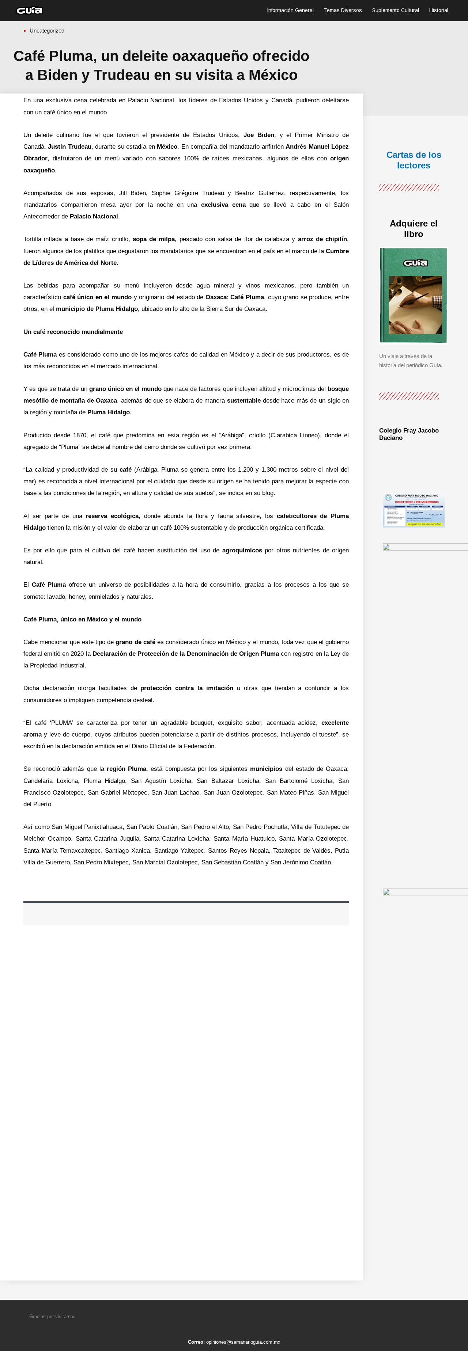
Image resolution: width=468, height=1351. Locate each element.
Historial (438, 10)
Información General (290, 10)
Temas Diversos (343, 10)
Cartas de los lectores (413, 160)
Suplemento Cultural (395, 10)
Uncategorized (47, 30)
